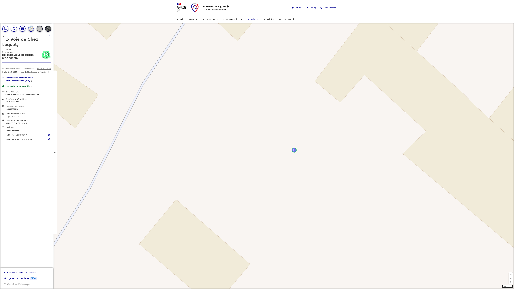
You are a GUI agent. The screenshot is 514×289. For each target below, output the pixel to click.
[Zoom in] (511, 274)
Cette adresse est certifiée (17, 86)
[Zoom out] (511, 278)
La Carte (299, 7)
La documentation (230, 19)
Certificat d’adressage (18, 284)
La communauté (286, 19)
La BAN (191, 19)
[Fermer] (49, 35)
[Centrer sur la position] (49, 131)
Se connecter (330, 7)
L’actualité (267, 19)
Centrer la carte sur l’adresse (21, 272)
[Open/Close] (55, 152)
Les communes (208, 19)
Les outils (251, 19)
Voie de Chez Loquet (29, 72)
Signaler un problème (21, 278)
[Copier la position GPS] (49, 135)
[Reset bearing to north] (511, 282)
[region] (257, 152)
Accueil (180, 19)
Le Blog (313, 7)
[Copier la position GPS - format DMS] (49, 139)
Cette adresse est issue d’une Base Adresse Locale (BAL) (19, 79)
